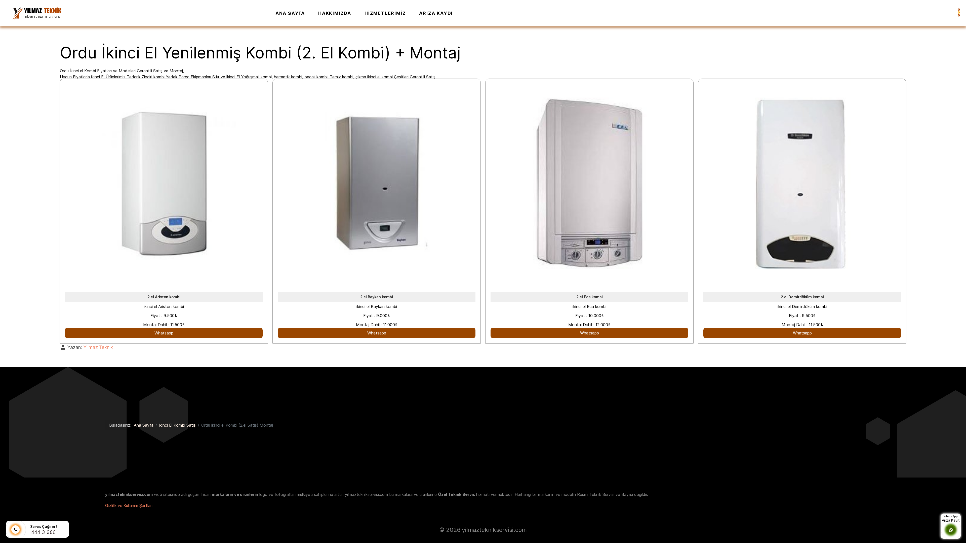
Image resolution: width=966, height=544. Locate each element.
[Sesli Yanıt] (15, 530)
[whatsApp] (951, 530)
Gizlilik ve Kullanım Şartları (128, 505)
